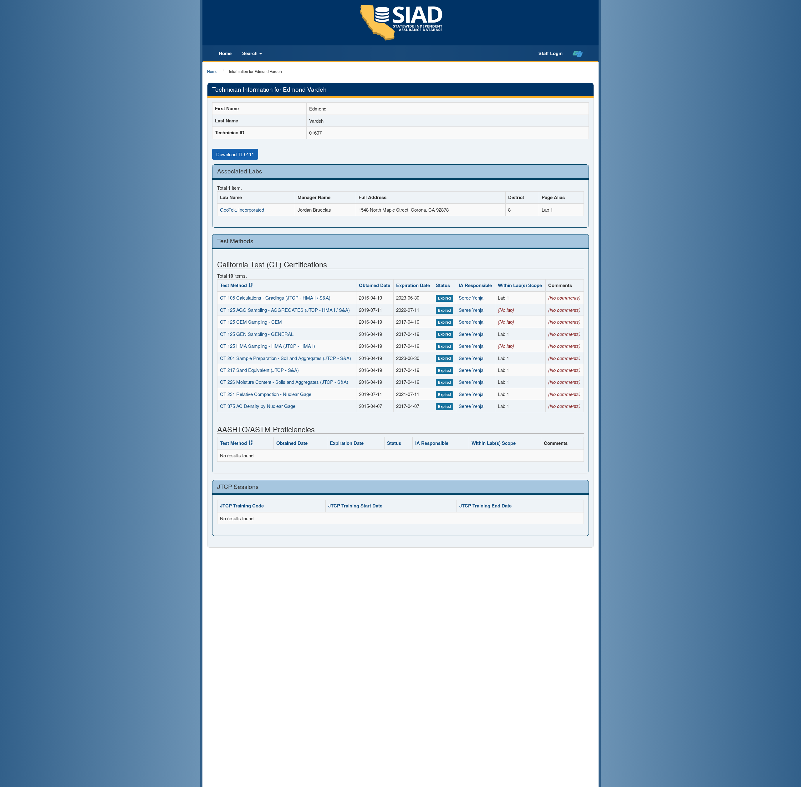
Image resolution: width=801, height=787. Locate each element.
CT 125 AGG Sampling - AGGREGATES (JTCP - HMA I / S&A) (285, 309)
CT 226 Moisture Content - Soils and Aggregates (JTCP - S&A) (284, 381)
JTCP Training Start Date (355, 505)
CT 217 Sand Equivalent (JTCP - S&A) (259, 370)
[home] (578, 53)
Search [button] (250, 53)
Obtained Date (374, 285)
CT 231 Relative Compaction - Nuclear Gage (265, 394)
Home (225, 53)
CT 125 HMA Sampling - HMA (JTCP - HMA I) (267, 345)
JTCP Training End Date (485, 505)
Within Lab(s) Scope (520, 285)
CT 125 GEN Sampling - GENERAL (256, 334)
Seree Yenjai (471, 297)
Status (443, 285)
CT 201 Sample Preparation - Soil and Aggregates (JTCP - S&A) (285, 358)
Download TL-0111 (235, 154)
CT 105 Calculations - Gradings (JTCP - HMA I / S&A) (275, 297)
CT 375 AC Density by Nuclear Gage (257, 406)
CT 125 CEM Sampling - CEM (251, 321)
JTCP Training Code (242, 505)
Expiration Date (413, 285)
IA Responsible (475, 285)
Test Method (233, 285)
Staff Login (550, 53)
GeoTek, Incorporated (242, 209)
